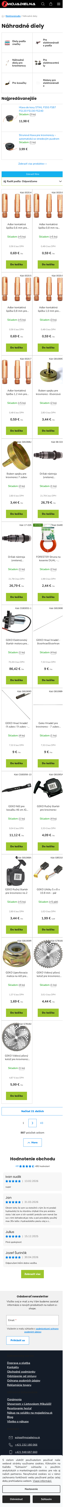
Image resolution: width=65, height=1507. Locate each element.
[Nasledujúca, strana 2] (32, 1123)
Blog (10, 1417)
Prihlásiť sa (18, 1340)
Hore (34, 1142)
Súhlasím (46, 1499)
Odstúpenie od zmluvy (21, 1376)
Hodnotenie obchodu (32, 1159)
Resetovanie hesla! (19, 1408)
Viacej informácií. (42, 1481)
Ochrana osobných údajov (23, 1380)
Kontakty (13, 1367)
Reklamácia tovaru (19, 1385)
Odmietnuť (16, 1499)
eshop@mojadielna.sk (27, 1437)
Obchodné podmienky (21, 1371)
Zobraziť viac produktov (31, 163)
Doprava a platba (18, 1363)
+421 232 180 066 (26, 1445)
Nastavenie (31, 1489)
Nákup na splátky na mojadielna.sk (29, 1412)
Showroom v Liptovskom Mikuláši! (29, 1404)
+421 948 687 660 (26, 1452)
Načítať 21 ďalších (32, 1111)
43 (41, 1123)
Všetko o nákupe (18, 1421)
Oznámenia (14, 1399)
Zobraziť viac (32, 1274)
